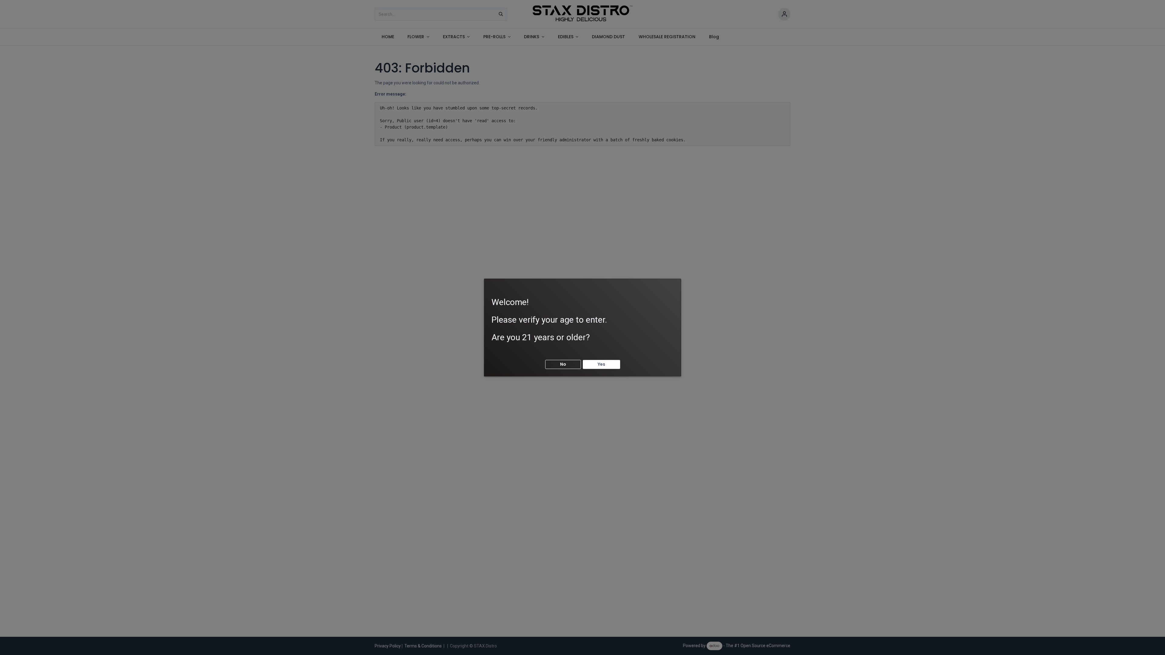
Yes (601, 364)
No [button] (563, 364)
